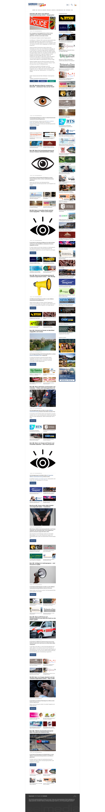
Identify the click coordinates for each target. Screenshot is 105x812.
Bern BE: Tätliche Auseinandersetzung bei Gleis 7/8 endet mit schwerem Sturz (41, 731)
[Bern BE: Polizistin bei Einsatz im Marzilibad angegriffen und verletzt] (43, 342)
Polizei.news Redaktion (38, 115)
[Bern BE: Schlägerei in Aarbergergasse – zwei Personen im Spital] (43, 574)
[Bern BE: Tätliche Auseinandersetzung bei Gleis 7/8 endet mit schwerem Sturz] (43, 742)
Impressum (31, 796)
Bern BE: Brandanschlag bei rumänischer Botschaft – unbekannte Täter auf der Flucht (42, 86)
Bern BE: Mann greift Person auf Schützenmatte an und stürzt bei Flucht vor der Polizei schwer (43, 618)
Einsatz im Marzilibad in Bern (36, 355)
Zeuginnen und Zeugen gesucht (40, 478)
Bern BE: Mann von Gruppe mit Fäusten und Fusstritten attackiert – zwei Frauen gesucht (42, 443)
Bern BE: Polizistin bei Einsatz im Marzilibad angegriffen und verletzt (42, 331)
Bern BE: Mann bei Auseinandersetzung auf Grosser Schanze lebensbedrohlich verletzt (42, 151)
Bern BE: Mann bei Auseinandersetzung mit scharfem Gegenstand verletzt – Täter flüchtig (42, 276)
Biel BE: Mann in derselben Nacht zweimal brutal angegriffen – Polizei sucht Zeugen (41, 211)
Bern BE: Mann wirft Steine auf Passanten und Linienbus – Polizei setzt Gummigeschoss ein (42, 387)
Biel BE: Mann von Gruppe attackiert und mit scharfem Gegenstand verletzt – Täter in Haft (42, 678)
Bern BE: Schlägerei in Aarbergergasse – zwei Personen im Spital (42, 564)
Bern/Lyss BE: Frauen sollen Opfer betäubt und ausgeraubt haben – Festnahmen (41, 506)
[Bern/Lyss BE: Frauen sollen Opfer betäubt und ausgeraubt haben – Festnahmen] (43, 517)
